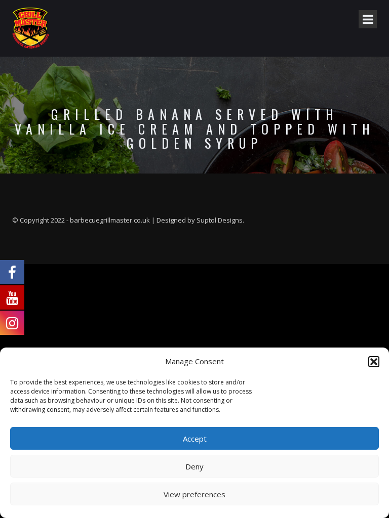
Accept (195, 439)
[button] (374, 362)
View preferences (194, 494)
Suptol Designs (220, 220)
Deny (194, 466)
